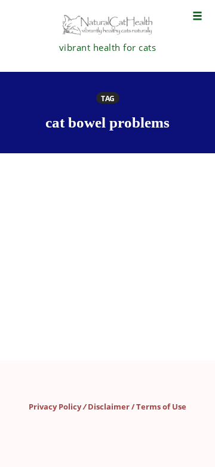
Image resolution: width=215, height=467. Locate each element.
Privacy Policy (55, 406)
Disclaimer (109, 406)
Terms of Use (161, 406)
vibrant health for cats (107, 47)
